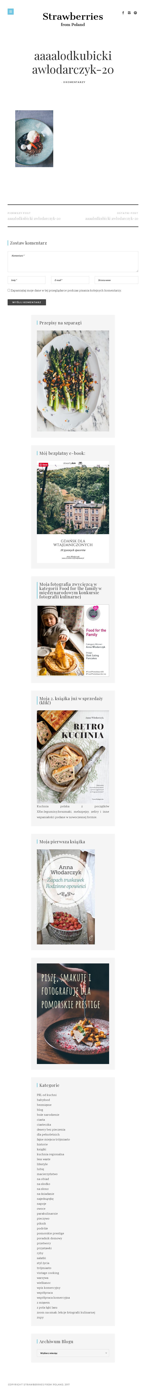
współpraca (45, 1293)
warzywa (42, 1278)
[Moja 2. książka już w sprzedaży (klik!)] (73, 757)
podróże (42, 1229)
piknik (41, 1224)
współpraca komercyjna (53, 1298)
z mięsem (43, 1303)
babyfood (43, 1100)
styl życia (43, 1263)
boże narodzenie (48, 1115)
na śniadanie (45, 1194)
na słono (43, 1189)
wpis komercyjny (48, 1288)
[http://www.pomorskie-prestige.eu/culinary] (73, 1014)
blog (40, 1110)
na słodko (43, 1184)
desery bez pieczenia (51, 1130)
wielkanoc (44, 1283)
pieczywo (43, 1219)
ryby (40, 1253)
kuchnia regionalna (50, 1154)
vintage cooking (48, 1273)
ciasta (41, 1120)
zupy (40, 1318)
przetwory (44, 1243)
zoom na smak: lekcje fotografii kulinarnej (66, 1313)
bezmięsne (44, 1105)
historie (42, 1145)
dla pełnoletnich (48, 1135)
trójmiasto (44, 1268)
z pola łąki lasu (47, 1308)
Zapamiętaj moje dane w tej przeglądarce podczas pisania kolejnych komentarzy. (66, 291)
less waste (43, 1159)
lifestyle (42, 1164)
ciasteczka (44, 1125)
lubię (40, 1169)
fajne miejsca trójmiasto (53, 1140)
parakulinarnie (47, 1214)
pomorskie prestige (50, 1234)
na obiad (43, 1179)
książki (41, 1149)
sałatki (41, 1258)
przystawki (44, 1248)
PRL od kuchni (47, 1095)
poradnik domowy (49, 1238)
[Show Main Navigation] (11, 12)
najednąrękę (45, 1199)
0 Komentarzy (74, 82)
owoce (41, 1209)
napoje (41, 1204)
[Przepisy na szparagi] (73, 381)
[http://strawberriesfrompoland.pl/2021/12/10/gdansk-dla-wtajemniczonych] (73, 512)
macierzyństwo (47, 1174)
